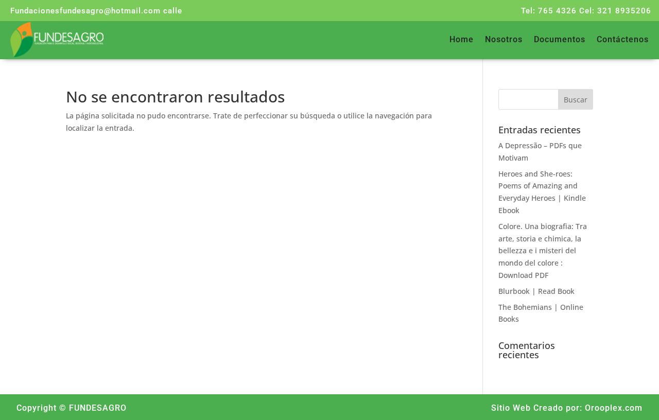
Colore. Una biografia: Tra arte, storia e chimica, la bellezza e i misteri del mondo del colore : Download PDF (542, 250)
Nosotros (504, 40)
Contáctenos (623, 40)
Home (461, 40)
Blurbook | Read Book (536, 291)
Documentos (559, 40)
